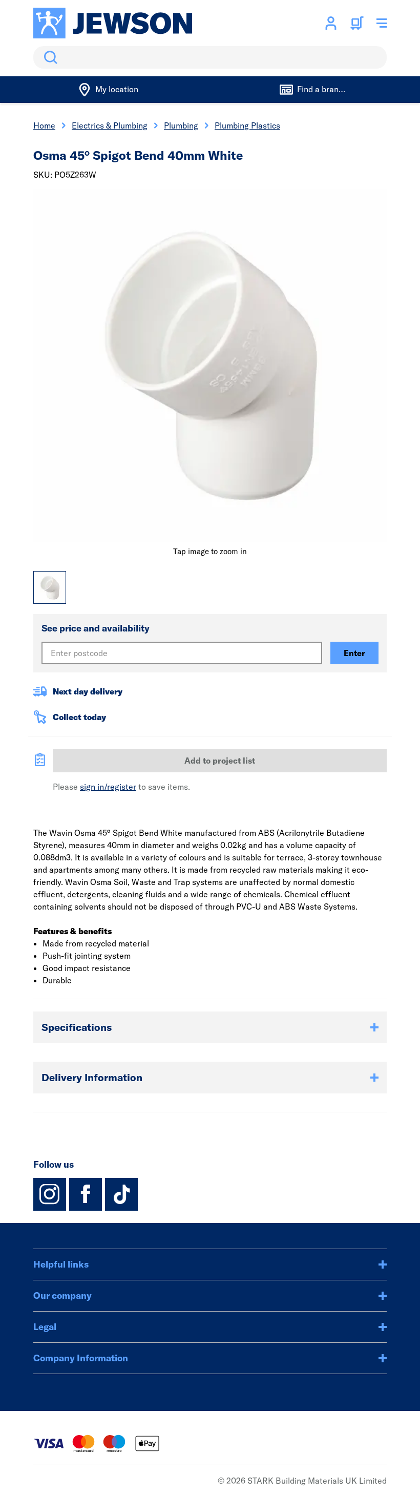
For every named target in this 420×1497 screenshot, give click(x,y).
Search (48, 57)
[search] (210, 57)
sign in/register (108, 787)
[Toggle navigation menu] (381, 23)
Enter (354, 653)
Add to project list (219, 760)
